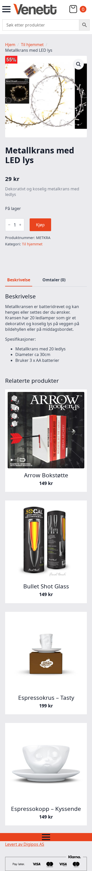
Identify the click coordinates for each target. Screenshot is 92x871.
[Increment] (20, 224)
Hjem (10, 44)
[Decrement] (9, 224)
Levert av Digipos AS (24, 844)
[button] (78, 64)
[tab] (18, 279)
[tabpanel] (46, 328)
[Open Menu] (6, 9)
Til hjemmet (32, 44)
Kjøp (40, 225)
